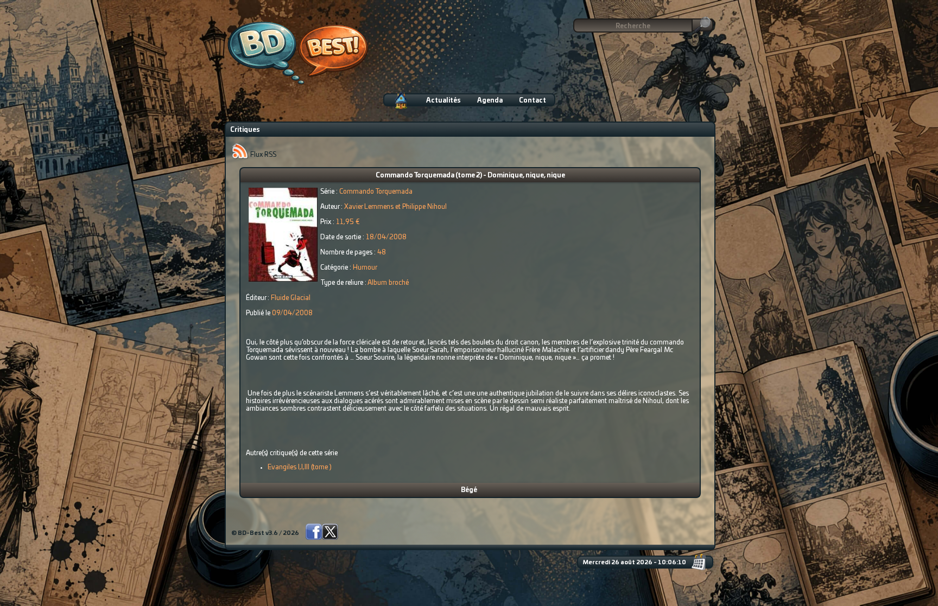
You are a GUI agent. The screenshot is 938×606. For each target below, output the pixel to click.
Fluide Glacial (290, 298)
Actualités (443, 100)
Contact (532, 100)
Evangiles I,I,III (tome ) (300, 467)
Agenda (490, 100)
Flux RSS (262, 154)
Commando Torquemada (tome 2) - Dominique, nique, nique (470, 175)
